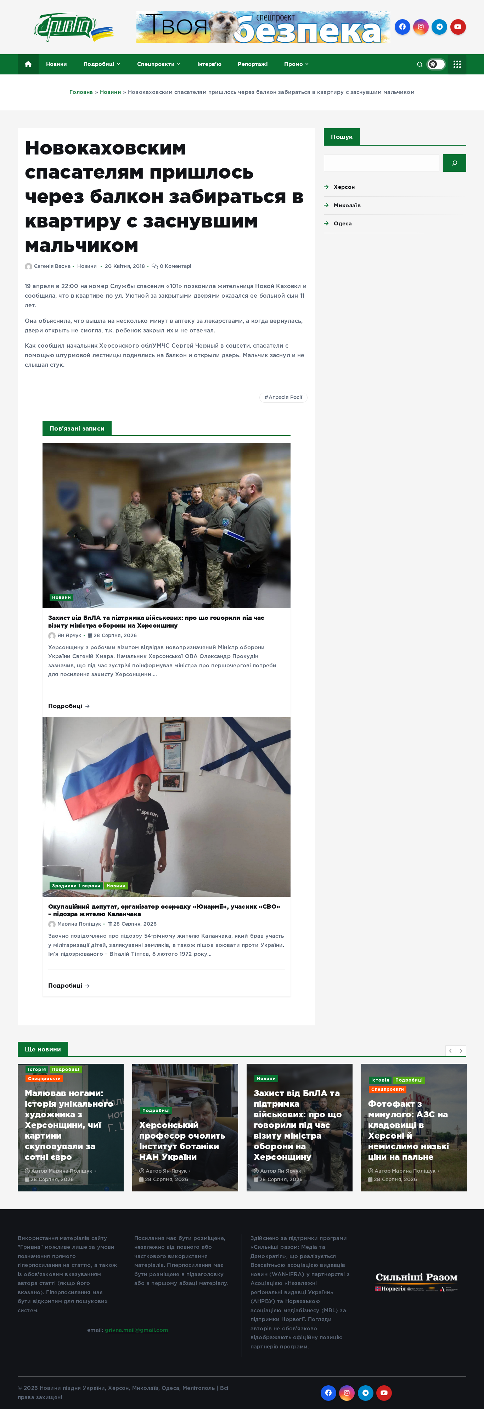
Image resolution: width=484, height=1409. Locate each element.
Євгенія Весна (52, 266)
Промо (293, 64)
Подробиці (99, 64)
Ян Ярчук (69, 636)
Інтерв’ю (209, 64)
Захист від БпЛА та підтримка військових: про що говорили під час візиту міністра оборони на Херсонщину (183, 1125)
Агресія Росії (285, 397)
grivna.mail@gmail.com (136, 1330)
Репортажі (253, 64)
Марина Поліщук (79, 924)
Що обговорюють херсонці (406, 1100)
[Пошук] (454, 163)
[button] (450, 1050)
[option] (71, 1127)
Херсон (344, 187)
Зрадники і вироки (76, 885)
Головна (81, 92)
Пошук (342, 136)
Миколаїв (347, 205)
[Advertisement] (395, 293)
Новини (56, 64)
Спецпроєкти (156, 64)
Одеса (343, 223)
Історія (266, 1080)
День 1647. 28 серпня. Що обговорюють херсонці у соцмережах (400, 1136)
